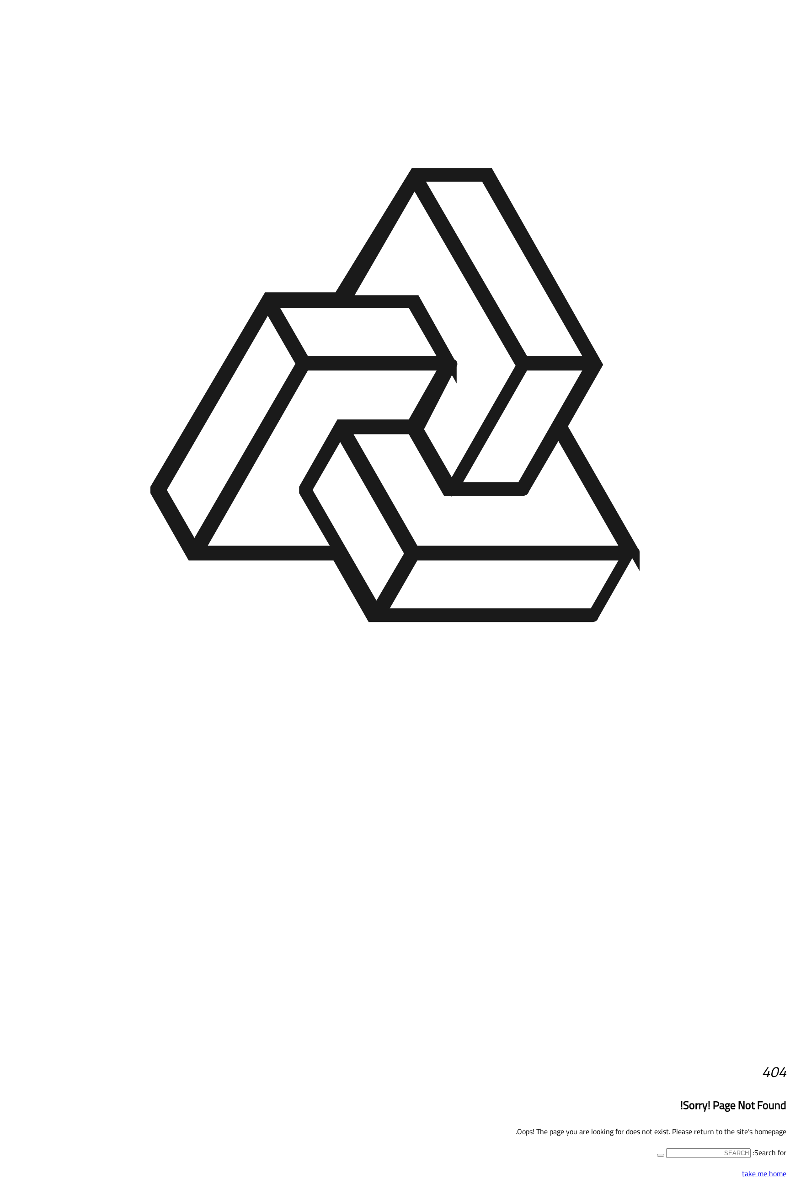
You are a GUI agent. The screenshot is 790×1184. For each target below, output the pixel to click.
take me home (764, 1173)
